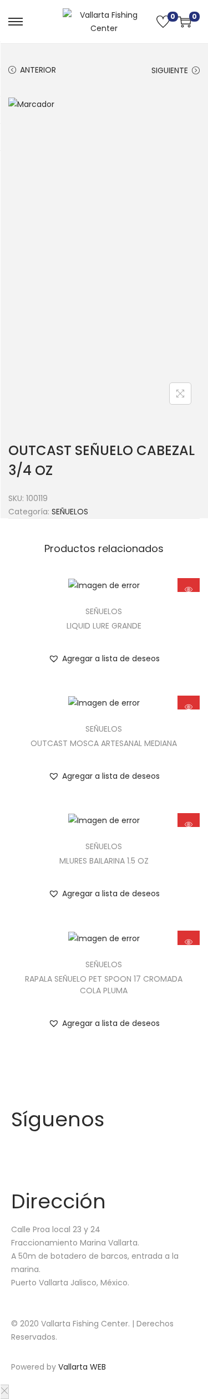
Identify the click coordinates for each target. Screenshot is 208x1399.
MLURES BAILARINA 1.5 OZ (104, 860)
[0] (163, 21)
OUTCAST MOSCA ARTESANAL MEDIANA (104, 743)
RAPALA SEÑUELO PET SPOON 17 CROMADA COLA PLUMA (103, 984)
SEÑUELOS (70, 511)
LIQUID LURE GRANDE (104, 625)
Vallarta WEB (82, 1366)
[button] (104, 658)
